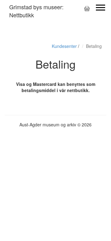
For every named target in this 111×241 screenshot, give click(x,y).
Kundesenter (64, 46)
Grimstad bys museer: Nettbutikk (36, 11)
